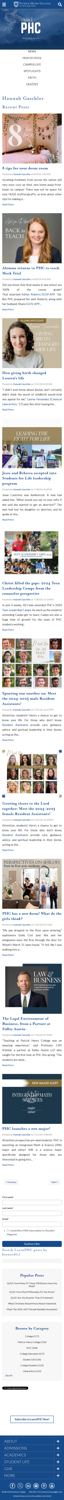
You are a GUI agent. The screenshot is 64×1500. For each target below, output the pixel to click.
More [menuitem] (9, 1475)
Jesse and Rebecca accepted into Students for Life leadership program (29, 478)
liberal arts (32, 1371)
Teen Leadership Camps (16, 610)
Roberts (35, 294)
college (32, 1336)
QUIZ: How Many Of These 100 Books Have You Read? (32, 1284)
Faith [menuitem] (32, 77)
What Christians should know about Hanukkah (32, 1303)
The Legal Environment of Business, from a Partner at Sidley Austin (26, 1023)
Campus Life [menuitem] (32, 64)
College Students (32, 1365)
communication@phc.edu (52, 1492)
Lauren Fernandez (38, 399)
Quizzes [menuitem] (32, 84)
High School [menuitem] (32, 58)
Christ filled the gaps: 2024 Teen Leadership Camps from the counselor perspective (31, 588)
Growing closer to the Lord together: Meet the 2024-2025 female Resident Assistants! (28, 808)
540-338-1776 (34, 1492)
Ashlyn (25, 294)
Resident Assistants (15, 725)
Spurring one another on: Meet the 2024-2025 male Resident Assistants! (29, 698)
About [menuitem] (10, 1441)
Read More (8, 204)
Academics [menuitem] (15, 1455)
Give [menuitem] (8, 1468)
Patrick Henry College (32, 1342)
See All (8, 1375)
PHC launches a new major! (26, 1128)
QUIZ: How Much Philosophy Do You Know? (32, 1291)
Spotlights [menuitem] (32, 71)
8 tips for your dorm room (25, 168)
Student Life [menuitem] (16, 1461)
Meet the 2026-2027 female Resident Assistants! (32, 1309)
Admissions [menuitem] (15, 1448)
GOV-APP (49, 294)
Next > (54, 1182)
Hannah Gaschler (22, 174)
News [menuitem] (32, 51)
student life (32, 1359)
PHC (32, 1347)
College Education (32, 1353)
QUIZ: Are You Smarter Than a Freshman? (32, 1297)
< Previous (11, 1182)
